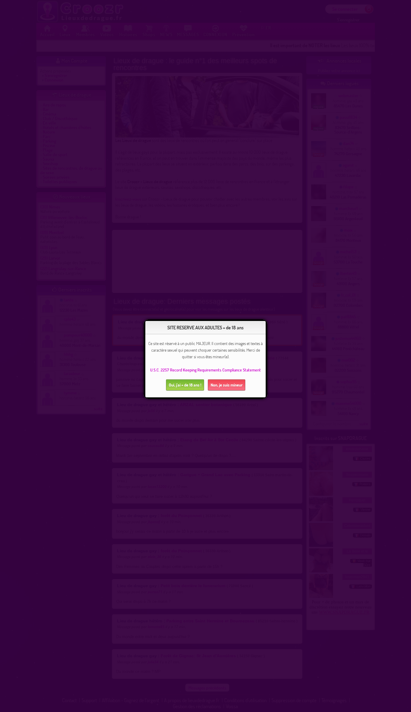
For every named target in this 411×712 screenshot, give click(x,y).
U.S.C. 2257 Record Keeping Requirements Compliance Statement (205, 370)
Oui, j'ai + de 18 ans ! (185, 385)
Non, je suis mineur (227, 385)
